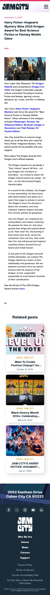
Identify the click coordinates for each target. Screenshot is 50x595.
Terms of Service (25, 570)
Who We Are (25, 537)
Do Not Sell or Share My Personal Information (25, 581)
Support (25, 558)
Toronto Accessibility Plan (25, 575)
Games (25, 542)
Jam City (29, 357)
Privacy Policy (25, 565)
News (6, 48)
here (22, 288)
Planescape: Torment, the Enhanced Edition (21, 123)
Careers (25, 552)
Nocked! (28, 124)
